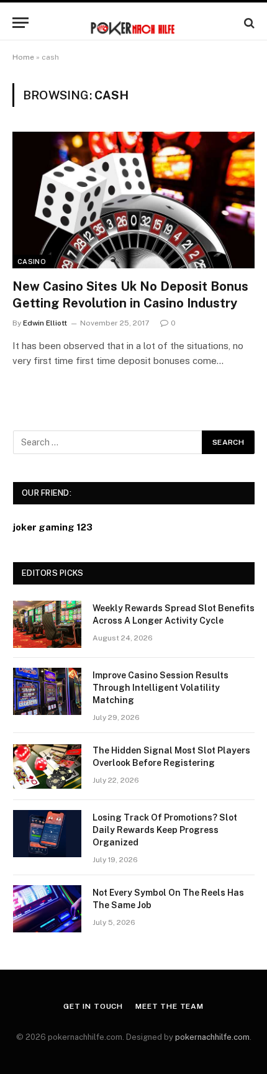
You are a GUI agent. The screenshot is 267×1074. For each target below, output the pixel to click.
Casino (31, 261)
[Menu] (20, 23)
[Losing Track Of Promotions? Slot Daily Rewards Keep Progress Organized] (47, 833)
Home (23, 57)
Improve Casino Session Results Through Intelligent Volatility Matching (161, 687)
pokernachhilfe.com (212, 1037)
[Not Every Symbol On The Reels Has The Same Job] (47, 908)
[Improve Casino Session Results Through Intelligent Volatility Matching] (47, 691)
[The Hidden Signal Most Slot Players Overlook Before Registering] (47, 766)
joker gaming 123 (53, 527)
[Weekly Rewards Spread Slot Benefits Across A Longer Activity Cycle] (47, 624)
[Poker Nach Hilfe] (133, 22)
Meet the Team (169, 1006)
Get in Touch (93, 1006)
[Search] (248, 23)
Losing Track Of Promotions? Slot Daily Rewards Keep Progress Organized (165, 829)
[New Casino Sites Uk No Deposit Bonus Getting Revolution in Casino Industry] (133, 200)
